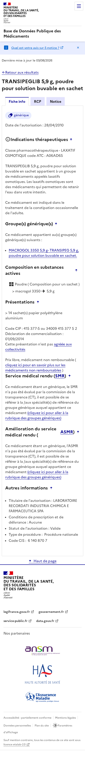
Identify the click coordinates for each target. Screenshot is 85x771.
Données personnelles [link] (17, 726)
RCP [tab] (37, 101)
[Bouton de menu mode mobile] (79, 6)
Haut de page (45, 561)
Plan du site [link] (42, 726)
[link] (42, 33)
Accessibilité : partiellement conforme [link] (27, 718)
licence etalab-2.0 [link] (14, 744)
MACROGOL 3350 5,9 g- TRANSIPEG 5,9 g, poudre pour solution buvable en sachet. (44, 253)
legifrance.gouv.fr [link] (16, 612)
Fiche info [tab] (17, 101)
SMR (60, 376)
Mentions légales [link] (65, 718)
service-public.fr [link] (15, 621)
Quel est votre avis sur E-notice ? (35, 48)
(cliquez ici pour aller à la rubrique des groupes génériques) (36, 415)
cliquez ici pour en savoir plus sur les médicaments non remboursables (35, 367)
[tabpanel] (42, 330)
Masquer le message (78, 47)
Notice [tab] (55, 101)
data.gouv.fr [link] (45, 621)
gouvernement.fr (51, 612)
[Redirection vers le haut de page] (72, 139)
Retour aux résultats (22, 72)
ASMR (66, 432)
